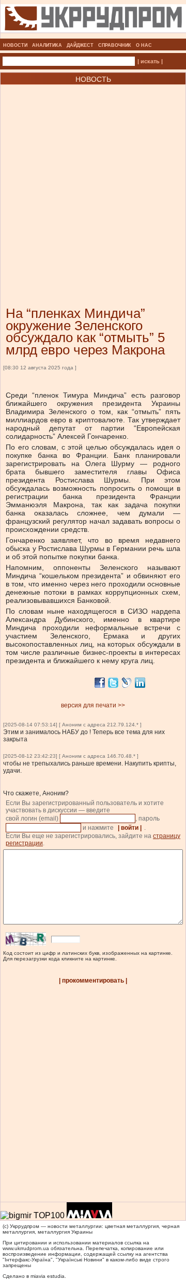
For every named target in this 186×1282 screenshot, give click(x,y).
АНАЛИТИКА (47, 45)
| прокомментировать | (93, 980)
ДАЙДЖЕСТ (80, 45)
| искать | (150, 61)
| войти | (130, 827)
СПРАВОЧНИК (114, 45)
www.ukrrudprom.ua (26, 1248)
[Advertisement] (93, 180)
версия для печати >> (93, 705)
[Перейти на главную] (93, 35)
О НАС (144, 45)
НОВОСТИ (15, 45)
